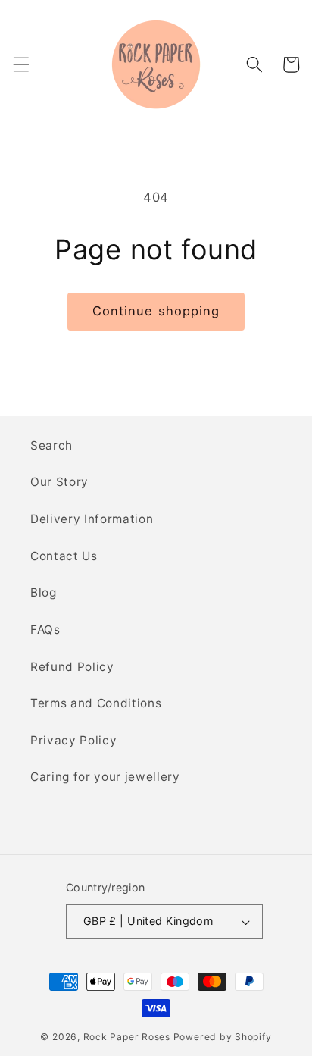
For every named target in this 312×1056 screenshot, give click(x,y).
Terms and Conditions (95, 703)
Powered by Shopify (222, 1036)
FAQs (45, 629)
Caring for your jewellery (105, 776)
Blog (43, 592)
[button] (20, 64)
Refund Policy (72, 667)
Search (51, 445)
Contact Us (64, 556)
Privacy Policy (73, 740)
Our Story (59, 482)
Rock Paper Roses (126, 1036)
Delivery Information (91, 519)
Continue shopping (156, 310)
